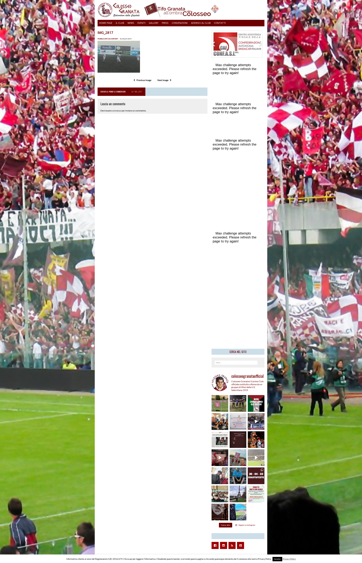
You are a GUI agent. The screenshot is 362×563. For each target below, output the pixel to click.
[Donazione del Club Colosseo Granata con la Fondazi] (220, 494)
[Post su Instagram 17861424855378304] (220, 439)
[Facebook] (216, 545)
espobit (114, 39)
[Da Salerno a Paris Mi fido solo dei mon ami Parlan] (238, 494)
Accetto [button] (277, 559)
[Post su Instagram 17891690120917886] (256, 494)
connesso (116, 110)
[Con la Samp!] (238, 457)
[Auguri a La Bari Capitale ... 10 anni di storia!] (220, 457)
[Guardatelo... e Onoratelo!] (220, 512)
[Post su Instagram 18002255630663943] (238, 439)
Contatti (220, 22)
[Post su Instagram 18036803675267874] (256, 421)
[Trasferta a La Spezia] (220, 421)
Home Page (105, 22)
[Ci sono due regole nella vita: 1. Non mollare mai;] (238, 512)
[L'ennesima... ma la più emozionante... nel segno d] (238, 421)
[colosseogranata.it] (181, 10)
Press (165, 22)
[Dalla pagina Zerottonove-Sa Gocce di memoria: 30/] (256, 475)
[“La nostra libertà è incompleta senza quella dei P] (256, 403)
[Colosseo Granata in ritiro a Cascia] (220, 403)
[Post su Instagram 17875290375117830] (256, 457)
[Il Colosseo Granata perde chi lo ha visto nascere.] (220, 475)
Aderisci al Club (201, 22)
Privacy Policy (289, 559)
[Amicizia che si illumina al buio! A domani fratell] (256, 439)
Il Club (120, 22)
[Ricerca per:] (236, 362)
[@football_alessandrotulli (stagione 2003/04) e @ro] (238, 403)
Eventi (141, 22)
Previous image (143, 80)
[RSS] (233, 545)
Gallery (153, 22)
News (131, 22)
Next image (162, 80)
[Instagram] (224, 545)
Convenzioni (180, 22)
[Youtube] (241, 545)
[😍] (238, 475)
